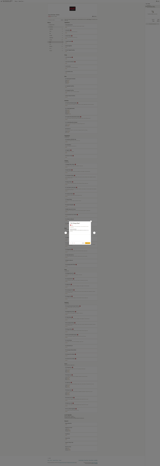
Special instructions (73, 229)
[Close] (91, 221)
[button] (65, 233)
